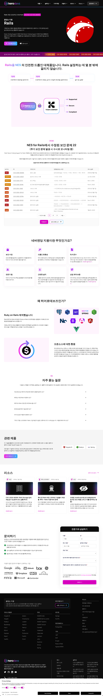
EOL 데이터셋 (86, 606)
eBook (84, 626)
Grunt (24, 639)
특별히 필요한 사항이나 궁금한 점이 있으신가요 (75, 565)
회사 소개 (59, 662)
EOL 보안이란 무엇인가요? (89, 632)
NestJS (24, 624)
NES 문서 (84, 629)
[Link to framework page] (59, 312)
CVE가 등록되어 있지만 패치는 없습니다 (78, 664)
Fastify (24, 636)
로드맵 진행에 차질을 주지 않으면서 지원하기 (92, 678)
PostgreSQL (58, 627)
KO (3, 694)
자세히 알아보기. (87, 262)
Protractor (25, 633)
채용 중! (59, 668)
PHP (56, 638)
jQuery (24, 616)
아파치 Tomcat (41, 624)
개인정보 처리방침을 (86, 575)
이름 (64, 535)
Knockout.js (25, 619)
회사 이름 (65, 543)
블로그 (84, 609)
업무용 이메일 (84, 543)
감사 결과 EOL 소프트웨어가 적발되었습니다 (78, 671)
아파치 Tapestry (41, 622)
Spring (39, 648)
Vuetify (6, 639)
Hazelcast (40, 630)
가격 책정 (56, 3)
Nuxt (23, 630)
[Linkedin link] (12, 672)
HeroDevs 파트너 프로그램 (63, 672)
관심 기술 (65, 550)
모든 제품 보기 (59, 601)
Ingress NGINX (59, 647)
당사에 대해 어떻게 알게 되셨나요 (71, 557)
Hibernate (40, 633)
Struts (39, 645)
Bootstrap (7, 624)
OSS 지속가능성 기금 (88, 612)
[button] (40, 3)
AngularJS (7, 616)
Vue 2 (5, 627)
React (6, 636)
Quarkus (39, 642)
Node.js (6, 622)
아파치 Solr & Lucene (43, 619)
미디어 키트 (60, 676)
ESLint (6, 630)
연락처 (59, 665)
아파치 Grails (40, 616)
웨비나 (84, 620)
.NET (56, 635)
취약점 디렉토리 (87, 603)
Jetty (38, 639)
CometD (39, 627)
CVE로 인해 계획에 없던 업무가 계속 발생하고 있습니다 (92, 664)
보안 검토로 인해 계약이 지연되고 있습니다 (78, 678)
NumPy (57, 619)
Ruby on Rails (59, 644)
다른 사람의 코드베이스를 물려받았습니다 (92, 671)
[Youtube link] (16, 672)
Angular (6, 619)
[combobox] (4, 694)
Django (57, 616)
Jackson (39, 636)
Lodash (24, 622)
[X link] (5, 672)
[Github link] (9, 672)
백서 (83, 623)
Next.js (24, 627)
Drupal (57, 641)
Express (6, 633)
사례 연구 (85, 617)
